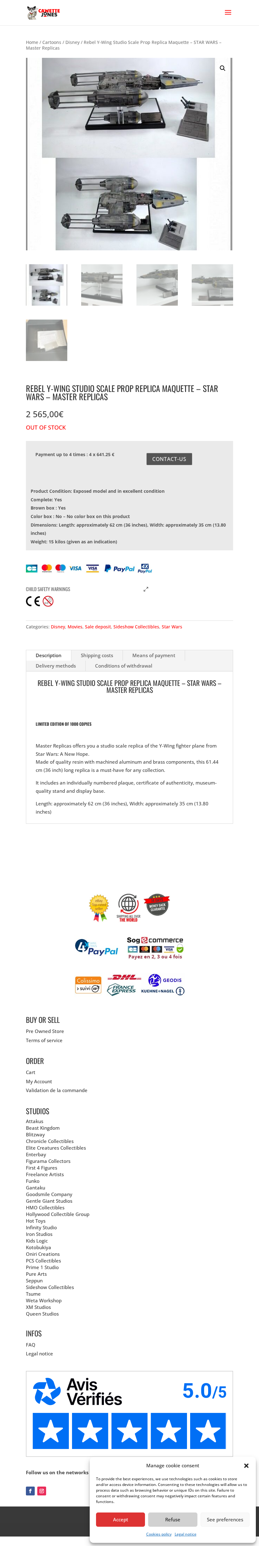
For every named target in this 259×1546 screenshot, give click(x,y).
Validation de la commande (56, 1090)
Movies (75, 627)
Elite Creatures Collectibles (56, 1148)
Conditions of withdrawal (123, 666)
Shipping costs (97, 655)
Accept (120, 1519)
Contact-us (169, 458)
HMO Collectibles (45, 1207)
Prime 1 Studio (42, 1267)
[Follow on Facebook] (30, 1491)
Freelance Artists (45, 1174)
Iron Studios (39, 1234)
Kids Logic (37, 1240)
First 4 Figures (41, 1167)
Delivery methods (56, 666)
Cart (30, 1072)
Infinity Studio (41, 1227)
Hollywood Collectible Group (57, 1214)
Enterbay (36, 1154)
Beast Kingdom (43, 1128)
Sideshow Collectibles (136, 627)
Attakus (34, 1121)
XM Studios (38, 1307)
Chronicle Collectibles (50, 1141)
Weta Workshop (44, 1300)
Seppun (34, 1280)
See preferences (225, 1519)
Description (49, 655)
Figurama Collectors (48, 1161)
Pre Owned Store (45, 1031)
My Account (39, 1081)
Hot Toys (35, 1221)
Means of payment (153, 655)
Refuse (172, 1519)
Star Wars (172, 627)
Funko (32, 1181)
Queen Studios (42, 1314)
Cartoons (51, 42)
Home (32, 42)
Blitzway (35, 1134)
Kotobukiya (38, 1247)
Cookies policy (159, 1534)
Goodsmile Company (49, 1194)
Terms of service (44, 1040)
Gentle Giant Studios (49, 1201)
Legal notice (185, 1534)
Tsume (33, 1294)
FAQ (30, 1344)
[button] (246, 1466)
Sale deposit (98, 627)
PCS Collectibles (43, 1260)
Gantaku (35, 1187)
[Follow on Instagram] (41, 1491)
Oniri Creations (43, 1254)
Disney (72, 42)
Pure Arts (36, 1274)
